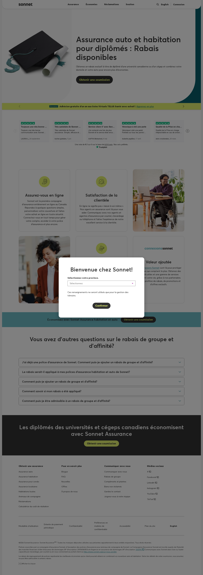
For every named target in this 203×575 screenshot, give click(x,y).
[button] (101, 283)
